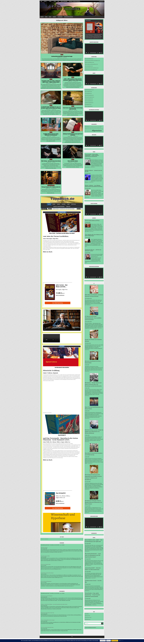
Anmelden (87, 616)
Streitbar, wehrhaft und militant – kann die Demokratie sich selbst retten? (54, 604)
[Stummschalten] (99, 55)
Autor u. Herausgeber (64, 1)
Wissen (50, 1)
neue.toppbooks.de (88, 95)
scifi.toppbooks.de (88, 106)
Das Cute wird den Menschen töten (47, 627)
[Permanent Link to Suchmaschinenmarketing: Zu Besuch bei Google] (62, 38)
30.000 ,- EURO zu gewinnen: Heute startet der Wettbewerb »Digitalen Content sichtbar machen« (72, 79)
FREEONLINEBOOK (60, 16)
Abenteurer (92, 128)
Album (102, 131)
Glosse (62, 54)
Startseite (41, 16)
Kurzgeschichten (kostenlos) (68, 16)
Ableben (90, 131)
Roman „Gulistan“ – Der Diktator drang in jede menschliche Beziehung (93, 188)
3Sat (89, 128)
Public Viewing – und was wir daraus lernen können (51, 161)
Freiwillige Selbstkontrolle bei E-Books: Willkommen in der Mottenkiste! (51, 134)
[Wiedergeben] (86, 55)
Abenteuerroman (94, 131)
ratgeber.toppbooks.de (89, 101)
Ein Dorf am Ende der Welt (45, 564)
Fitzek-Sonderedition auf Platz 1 (92, 223)
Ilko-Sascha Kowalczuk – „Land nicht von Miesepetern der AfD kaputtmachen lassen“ (93, 558)
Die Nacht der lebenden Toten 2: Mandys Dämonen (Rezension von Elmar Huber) (93, 505)
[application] (94, 51)
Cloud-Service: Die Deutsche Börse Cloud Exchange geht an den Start (73, 108)
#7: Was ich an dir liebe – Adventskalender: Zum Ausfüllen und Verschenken (93, 320)
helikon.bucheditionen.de (89, 64)
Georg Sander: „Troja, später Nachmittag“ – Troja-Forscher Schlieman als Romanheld (92, 157)
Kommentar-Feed (88, 619)
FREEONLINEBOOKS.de (72, 9)
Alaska (88, 131)
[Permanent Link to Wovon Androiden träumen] (73, 151)
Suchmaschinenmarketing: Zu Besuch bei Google (61, 56)
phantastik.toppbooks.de (89, 97)
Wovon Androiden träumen (73, 161)
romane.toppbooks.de (89, 103)
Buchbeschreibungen (51, 185)
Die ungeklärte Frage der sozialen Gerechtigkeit (94, 20)
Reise (58, 1)
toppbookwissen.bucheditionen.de (91, 72)
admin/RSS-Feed (59, 57)
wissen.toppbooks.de (88, 108)
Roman (50, 16)
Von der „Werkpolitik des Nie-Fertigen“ (48, 620)
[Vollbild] (101, 55)
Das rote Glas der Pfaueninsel (46, 581)
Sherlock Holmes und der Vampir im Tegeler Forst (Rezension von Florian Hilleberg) (94, 434)
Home (41, 1)
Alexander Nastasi (97, 128)
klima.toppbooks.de (88, 93)
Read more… (91, 233)
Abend (86, 131)
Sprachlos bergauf (44, 547)
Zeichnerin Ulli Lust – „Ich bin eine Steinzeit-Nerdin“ (93, 252)
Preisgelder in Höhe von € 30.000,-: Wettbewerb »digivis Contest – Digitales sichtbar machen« (51, 81)
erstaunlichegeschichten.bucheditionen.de (92, 62)
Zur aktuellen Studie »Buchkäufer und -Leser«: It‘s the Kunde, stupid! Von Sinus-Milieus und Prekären (51, 107)
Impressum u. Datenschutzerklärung (74, 1)
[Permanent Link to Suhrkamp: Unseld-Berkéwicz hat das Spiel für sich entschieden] (73, 124)
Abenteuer (87, 128)
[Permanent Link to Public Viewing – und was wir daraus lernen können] (51, 151)
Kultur (55, 1)
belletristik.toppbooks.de (89, 92)
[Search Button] (72, 636)
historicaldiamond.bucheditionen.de (91, 66)
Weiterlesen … (92, 169)
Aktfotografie (99, 131)
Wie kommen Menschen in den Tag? (47, 612)
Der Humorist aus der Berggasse (46, 595)
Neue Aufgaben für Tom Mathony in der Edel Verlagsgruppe (94, 237)
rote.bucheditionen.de (89, 68)
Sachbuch (54, 16)
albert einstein (87, 133)
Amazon (90, 133)
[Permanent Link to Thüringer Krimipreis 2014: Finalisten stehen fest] (51, 177)
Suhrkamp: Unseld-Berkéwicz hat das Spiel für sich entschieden (73, 134)
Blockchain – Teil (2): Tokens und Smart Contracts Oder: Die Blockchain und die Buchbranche (93, 387)
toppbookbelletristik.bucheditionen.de (91, 70)
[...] (92, 40)
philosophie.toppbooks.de (89, 99)
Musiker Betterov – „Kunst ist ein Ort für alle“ (93, 173)
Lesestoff (45, 1)
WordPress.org (87, 621)
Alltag (101, 128)
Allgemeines (97, 133)
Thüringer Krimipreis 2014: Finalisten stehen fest (50, 187)
